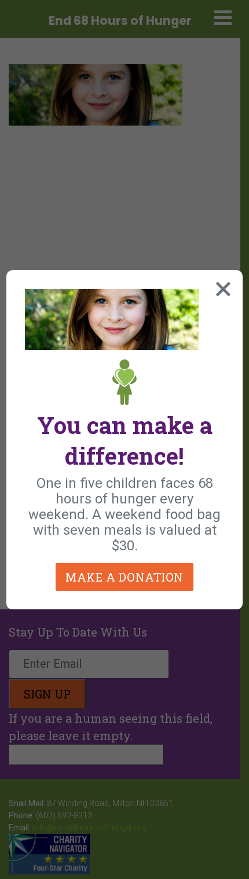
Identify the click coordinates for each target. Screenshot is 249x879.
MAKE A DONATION (124, 576)
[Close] (220, 286)
